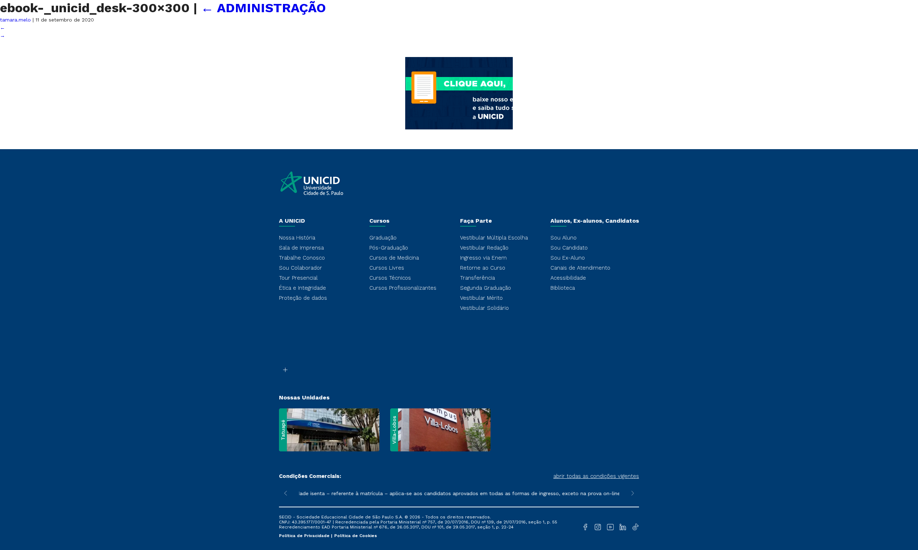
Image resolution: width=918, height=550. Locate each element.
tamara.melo (15, 20)
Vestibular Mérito (481, 298)
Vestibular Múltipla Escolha (494, 237)
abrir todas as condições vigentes (596, 476)
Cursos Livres (386, 268)
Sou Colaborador (300, 268)
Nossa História (297, 237)
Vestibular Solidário (484, 308)
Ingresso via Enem (483, 258)
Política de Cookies (355, 535)
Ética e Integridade (302, 288)
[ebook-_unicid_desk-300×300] (459, 145)
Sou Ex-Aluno (567, 258)
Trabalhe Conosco (302, 258)
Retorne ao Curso (482, 268)
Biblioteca (562, 288)
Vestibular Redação (484, 248)
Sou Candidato (569, 248)
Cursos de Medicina (394, 258)
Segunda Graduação (485, 288)
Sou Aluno (563, 237)
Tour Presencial (298, 278)
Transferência (477, 278)
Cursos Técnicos (390, 278)
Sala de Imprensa (301, 248)
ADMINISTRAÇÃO (263, 7)
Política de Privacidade (305, 535)
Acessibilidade (568, 278)
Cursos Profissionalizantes (402, 288)
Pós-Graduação (388, 248)
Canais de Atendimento (580, 268)
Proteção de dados (303, 298)
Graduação (383, 237)
